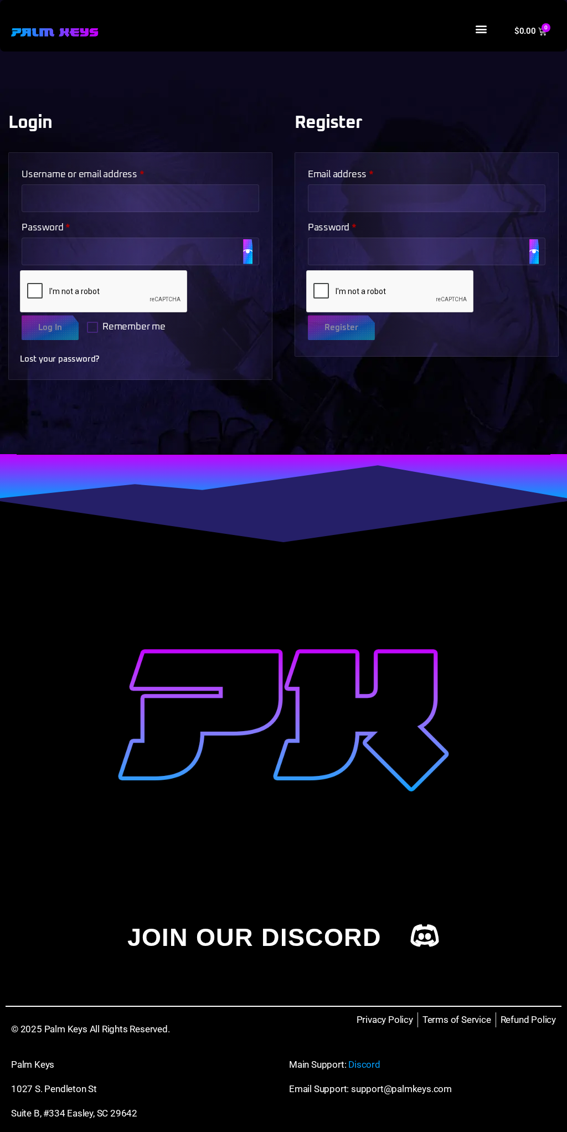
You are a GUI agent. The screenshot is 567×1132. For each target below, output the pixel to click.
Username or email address (102, 172)
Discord (364, 1064)
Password (65, 226)
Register (341, 327)
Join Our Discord (254, 937)
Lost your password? (60, 359)
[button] (481, 28)
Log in (50, 327)
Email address (359, 172)
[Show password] (247, 251)
